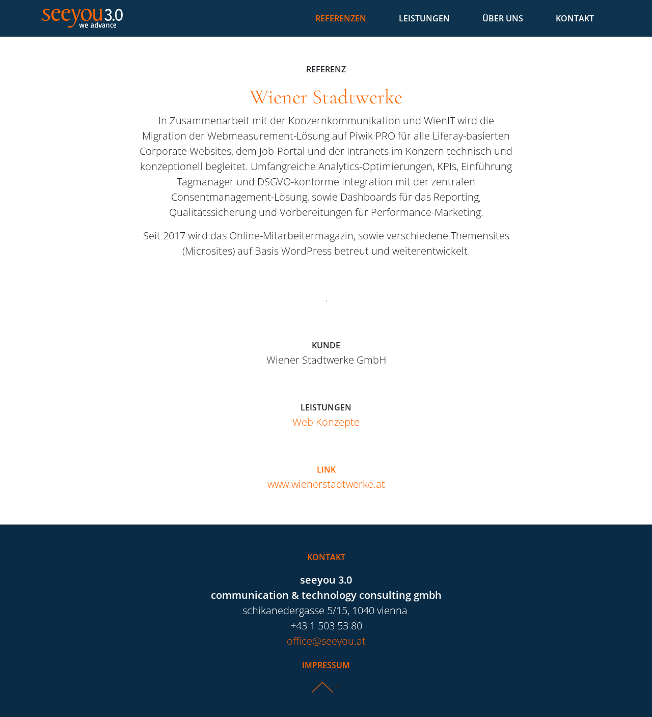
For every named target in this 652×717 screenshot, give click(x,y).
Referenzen (340, 18)
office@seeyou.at (326, 641)
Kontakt (575, 18)
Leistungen (424, 18)
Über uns (502, 18)
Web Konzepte (326, 422)
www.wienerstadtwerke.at (326, 484)
